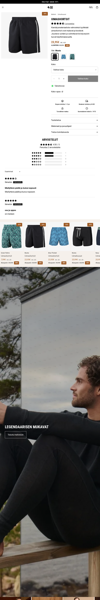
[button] (58, 23)
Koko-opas (56, 91)
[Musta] (55, 56)
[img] (11, 178)
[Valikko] (3, 7)
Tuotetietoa (56, 120)
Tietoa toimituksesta (60, 132)
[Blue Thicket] (63, 56)
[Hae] (90, 7)
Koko (53, 64)
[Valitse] (19, 247)
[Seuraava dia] (92, 243)
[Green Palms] (72, 56)
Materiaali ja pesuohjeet (61, 126)
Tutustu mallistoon (15, 435)
